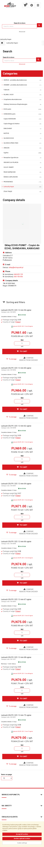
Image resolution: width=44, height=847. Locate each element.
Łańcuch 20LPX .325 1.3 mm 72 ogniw (16, 715)
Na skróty (7, 806)
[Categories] (38, 5)
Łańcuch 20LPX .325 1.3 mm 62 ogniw (16, 426)
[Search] (39, 25)
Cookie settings (22, 843)
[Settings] (31, 5)
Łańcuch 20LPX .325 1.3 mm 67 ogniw (16, 599)
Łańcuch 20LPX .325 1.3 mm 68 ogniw (16, 657)
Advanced (22, 31)
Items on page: (6, 774)
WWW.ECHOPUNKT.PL (11, 795)
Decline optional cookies (22, 838)
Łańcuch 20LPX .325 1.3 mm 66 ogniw (16, 541)
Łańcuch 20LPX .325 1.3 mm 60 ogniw (16, 368)
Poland (17, 322)
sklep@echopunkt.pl (16, 267)
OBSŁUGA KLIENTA (10, 817)
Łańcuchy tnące (12, 43)
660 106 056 (18, 276)
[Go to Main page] (2, 43)
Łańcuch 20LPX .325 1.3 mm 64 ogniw (16, 484)
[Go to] (22, 43)
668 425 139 (18, 274)
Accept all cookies (22, 834)
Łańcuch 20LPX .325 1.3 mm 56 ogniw (16, 310)
